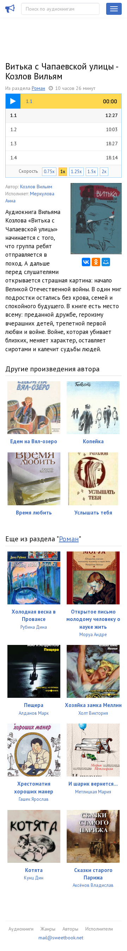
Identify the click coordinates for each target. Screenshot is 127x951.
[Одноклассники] (96, 262)
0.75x (49, 172)
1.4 (64, 157)
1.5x (91, 172)
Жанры (48, 929)
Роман (38, 88)
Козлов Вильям (36, 186)
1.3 (64, 143)
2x (104, 172)
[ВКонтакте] (86, 262)
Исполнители (99, 929)
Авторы (70, 929)
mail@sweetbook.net (60, 937)
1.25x (76, 172)
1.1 (64, 115)
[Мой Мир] (106, 262)
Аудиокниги (21, 929)
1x (62, 172)
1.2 (64, 129)
